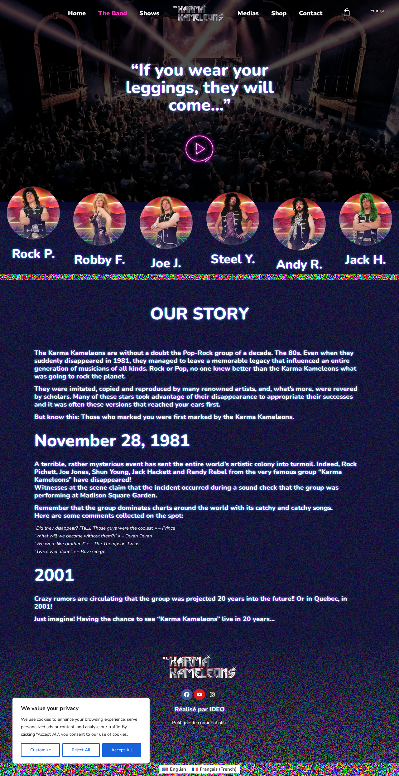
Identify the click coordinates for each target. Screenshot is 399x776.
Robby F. (99, 259)
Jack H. (365, 259)
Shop (278, 13)
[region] (81, 731)
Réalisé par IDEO (200, 709)
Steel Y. (233, 259)
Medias (248, 13)
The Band (112, 13)
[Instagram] (212, 694)
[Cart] (346, 12)
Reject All (81, 750)
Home (77, 13)
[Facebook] (186, 694)
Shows (149, 13)
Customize (40, 750)
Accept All (121, 750)
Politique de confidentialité (199, 722)
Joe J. (166, 263)
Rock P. (33, 253)
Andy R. (299, 264)
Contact (311, 13)
